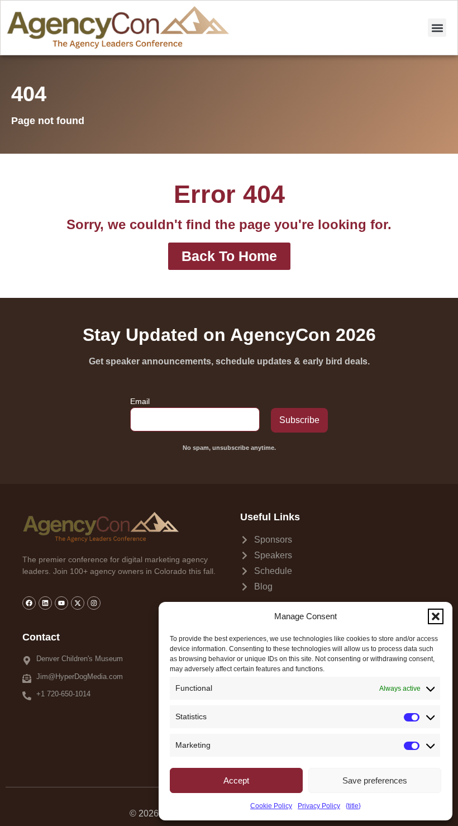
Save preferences (374, 780)
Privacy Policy (319, 806)
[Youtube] (61, 603)
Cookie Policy (271, 806)
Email (140, 401)
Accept (236, 780)
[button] (435, 616)
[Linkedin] (45, 603)
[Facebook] (29, 603)
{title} (353, 806)
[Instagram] (94, 603)
